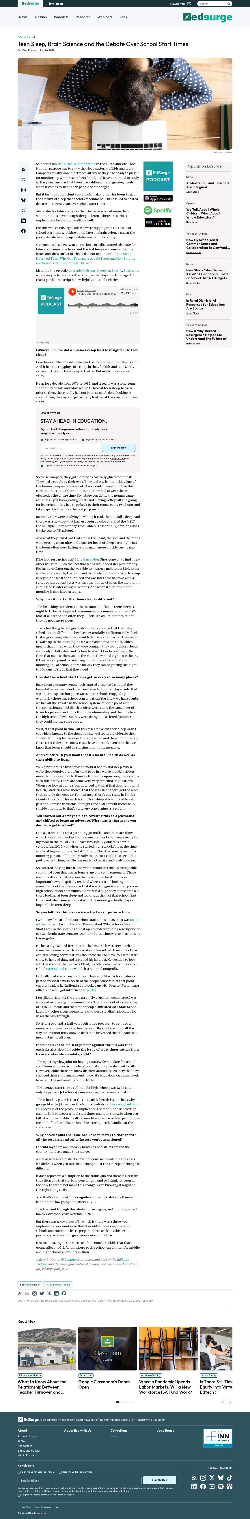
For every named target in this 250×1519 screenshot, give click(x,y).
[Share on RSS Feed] (23, 169)
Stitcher (130, 270)
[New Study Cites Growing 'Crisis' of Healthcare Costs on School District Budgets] (208, 274)
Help (56, 1506)
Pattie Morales (193, 252)
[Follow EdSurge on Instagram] (203, 1478)
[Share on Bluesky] (23, 200)
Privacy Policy (47, 461)
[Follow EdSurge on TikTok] (229, 1478)
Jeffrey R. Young (28, 50)
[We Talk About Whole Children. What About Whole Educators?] (208, 214)
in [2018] (89, 990)
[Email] (27, 1293)
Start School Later (59, 968)
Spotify (117, 270)
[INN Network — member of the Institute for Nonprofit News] (217, 1438)
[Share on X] (23, 210)
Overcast (103, 270)
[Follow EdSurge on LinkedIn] (194, 1486)
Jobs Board (166, 1430)
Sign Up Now (118, 447)
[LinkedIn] (56, 1293)
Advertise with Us (77, 1430)
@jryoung (68, 1259)
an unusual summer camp (76, 164)
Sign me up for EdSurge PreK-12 (61, 439)
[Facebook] (63, 1293)
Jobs (123, 17)
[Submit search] (229, 4)
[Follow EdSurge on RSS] (194, 1478)
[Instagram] (34, 1293)
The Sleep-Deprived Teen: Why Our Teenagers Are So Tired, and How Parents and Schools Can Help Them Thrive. (86, 258)
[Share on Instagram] (23, 190)
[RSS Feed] (20, 1293)
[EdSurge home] (30, 3)
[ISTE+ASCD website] (55, 3)
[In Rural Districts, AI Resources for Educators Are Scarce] (208, 305)
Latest (114, 1436)
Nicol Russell (192, 222)
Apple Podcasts (84, 270)
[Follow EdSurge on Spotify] (221, 1486)
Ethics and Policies (29, 1450)
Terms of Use (118, 458)
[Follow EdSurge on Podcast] (229, 1486)
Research (83, 17)
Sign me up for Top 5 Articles (100, 439)
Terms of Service (42, 1506)
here (93, 1300)
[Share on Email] (23, 180)
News (23, 17)
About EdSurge (27, 1436)
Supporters (25, 1446)
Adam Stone (192, 191)
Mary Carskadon (87, 559)
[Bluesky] (42, 1293)
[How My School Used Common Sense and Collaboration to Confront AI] (208, 244)
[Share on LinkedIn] (23, 221)
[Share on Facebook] (23, 231)
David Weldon (193, 283)
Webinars (105, 17)
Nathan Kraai (193, 343)
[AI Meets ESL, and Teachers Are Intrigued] (208, 185)
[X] (49, 1293)
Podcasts (61, 17)
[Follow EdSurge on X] (212, 1478)
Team (21, 1441)
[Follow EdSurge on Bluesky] (221, 1478)
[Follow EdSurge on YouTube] (212, 1486)
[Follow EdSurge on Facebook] (203, 1486)
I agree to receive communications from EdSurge (71, 465)
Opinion (41, 17)
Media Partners (27, 1455)
